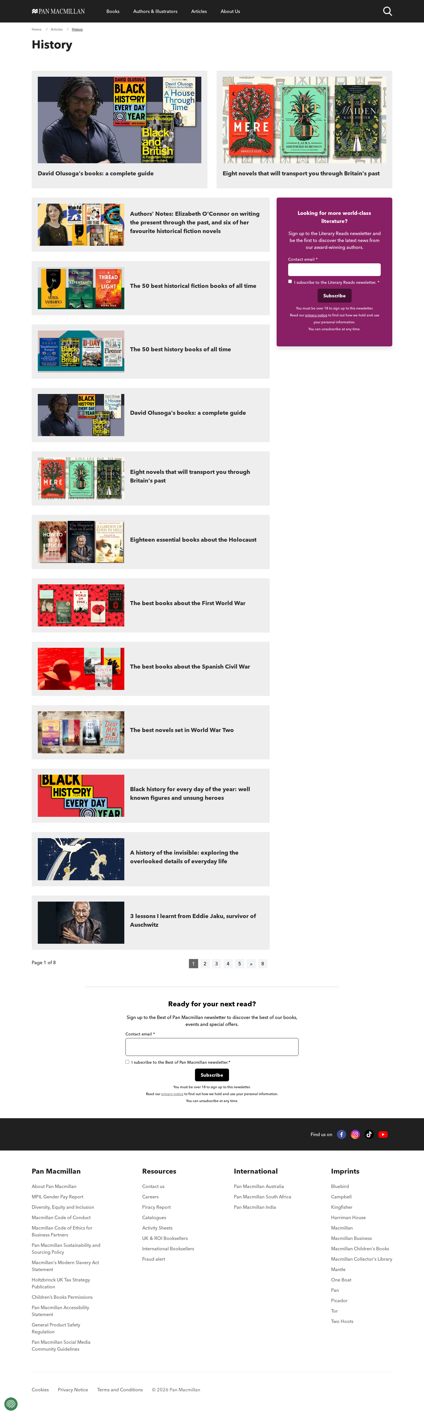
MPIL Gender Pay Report (57, 1197)
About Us (230, 11)
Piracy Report (156, 1207)
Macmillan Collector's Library (361, 1259)
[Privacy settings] (11, 1404)
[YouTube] (383, 1134)
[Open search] (387, 11)
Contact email (303, 259)
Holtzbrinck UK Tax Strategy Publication (61, 1283)
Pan (335, 1290)
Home (37, 29)
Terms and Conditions (120, 1390)
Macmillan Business (351, 1238)
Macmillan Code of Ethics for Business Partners (62, 1231)
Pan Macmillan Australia (259, 1186)
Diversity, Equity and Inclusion (63, 1207)
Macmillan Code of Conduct (61, 1217)
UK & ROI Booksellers (165, 1238)
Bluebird (340, 1186)
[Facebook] (341, 1134)
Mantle (338, 1269)
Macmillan (342, 1228)
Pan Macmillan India (255, 1207)
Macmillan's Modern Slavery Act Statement (65, 1266)
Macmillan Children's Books (360, 1248)
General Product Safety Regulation (56, 1328)
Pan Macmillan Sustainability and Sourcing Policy (66, 1248)
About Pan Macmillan (54, 1186)
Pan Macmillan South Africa (262, 1197)
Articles (199, 11)
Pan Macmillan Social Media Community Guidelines (61, 1345)
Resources (159, 1171)
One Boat (341, 1280)
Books (112, 11)
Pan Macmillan (56, 1171)
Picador (339, 1300)
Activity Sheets (157, 1228)
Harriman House (348, 1217)
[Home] (58, 11)
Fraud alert (153, 1259)
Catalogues (154, 1217)
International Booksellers (168, 1248)
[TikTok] (369, 1134)
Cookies (40, 1390)
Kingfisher (341, 1207)
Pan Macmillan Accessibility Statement (60, 1311)
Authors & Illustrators (155, 11)
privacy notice (316, 315)
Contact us (153, 1186)
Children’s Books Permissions (62, 1297)
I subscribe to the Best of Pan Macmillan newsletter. (181, 1062)
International (256, 1171)
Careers (150, 1197)
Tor (334, 1311)
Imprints (345, 1171)
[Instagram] (355, 1134)
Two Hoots (342, 1321)
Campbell (341, 1197)
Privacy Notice (73, 1390)
